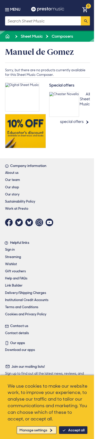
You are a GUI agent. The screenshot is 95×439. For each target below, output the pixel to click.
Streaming (13, 257)
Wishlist (11, 264)
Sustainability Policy (20, 201)
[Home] (8, 36)
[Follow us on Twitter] (20, 222)
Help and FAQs (16, 278)
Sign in (10, 249)
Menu (15, 9)
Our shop (12, 187)
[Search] (85, 20)
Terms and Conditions (21, 307)
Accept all (76, 430)
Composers (62, 36)
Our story (12, 194)
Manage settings (33, 430)
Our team (12, 180)
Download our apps (20, 350)
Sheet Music (31, 36)
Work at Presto (16, 208)
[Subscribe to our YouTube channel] (51, 222)
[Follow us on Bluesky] (30, 222)
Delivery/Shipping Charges (25, 293)
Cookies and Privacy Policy (25, 314)
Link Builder (14, 285)
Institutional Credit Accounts (26, 300)
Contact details (17, 333)
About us (11, 173)
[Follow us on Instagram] (40, 222)
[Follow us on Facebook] (10, 222)
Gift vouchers (15, 271)
